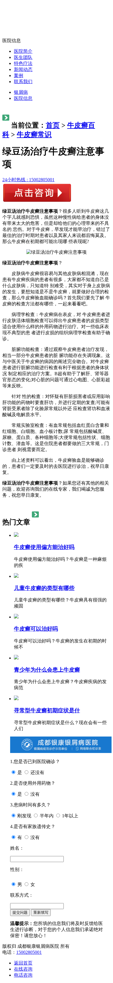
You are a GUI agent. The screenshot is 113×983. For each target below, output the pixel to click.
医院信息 (23, 98)
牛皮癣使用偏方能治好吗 (44, 547)
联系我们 (23, 81)
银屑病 (21, 92)
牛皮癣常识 (34, 134)
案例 (18, 75)
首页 (53, 125)
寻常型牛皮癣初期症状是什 (47, 710)
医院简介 (23, 51)
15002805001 (29, 952)
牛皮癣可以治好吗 (36, 629)
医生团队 (23, 57)
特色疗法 (23, 63)
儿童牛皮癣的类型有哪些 (44, 588)
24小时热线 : (28, 179)
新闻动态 (23, 69)
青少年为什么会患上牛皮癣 (47, 670)
